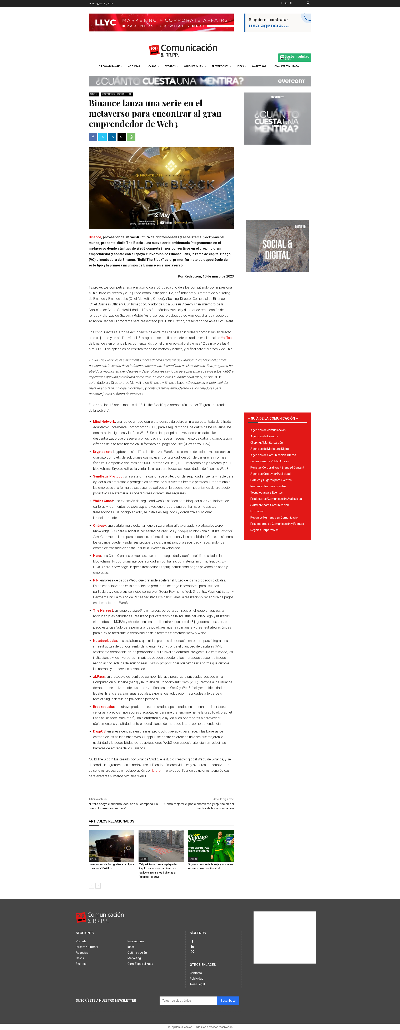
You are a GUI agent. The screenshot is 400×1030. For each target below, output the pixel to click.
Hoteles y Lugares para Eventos (271, 480)
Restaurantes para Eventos (268, 486)
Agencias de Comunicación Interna (273, 455)
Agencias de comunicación (268, 430)
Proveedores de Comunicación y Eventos (277, 523)
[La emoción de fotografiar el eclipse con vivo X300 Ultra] (111, 846)
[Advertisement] (277, 181)
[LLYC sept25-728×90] (161, 35)
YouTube (227, 338)
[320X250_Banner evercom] (277, 148)
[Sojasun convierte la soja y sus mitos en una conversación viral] (211, 846)
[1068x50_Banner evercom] (200, 90)
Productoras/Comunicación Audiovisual (276, 498)
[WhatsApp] (131, 137)
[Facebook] (281, 3)
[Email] (122, 137)
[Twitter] (290, 3)
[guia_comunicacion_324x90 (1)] (277, 36)
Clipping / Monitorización (266, 442)
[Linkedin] (286, 3)
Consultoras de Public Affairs (269, 461)
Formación (257, 511)
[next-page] (98, 886)
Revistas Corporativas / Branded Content (277, 467)
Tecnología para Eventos (266, 492)
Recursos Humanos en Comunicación (274, 517)
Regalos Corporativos (264, 530)
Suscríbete (228, 1000)
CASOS (94, 94)
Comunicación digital (116, 94)
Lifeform (158, 770)
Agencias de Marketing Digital (269, 448)
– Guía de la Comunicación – (273, 418)
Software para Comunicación (269, 505)
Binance (95, 237)
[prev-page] (91, 886)
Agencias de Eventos (264, 436)
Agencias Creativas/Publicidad (270, 473)
